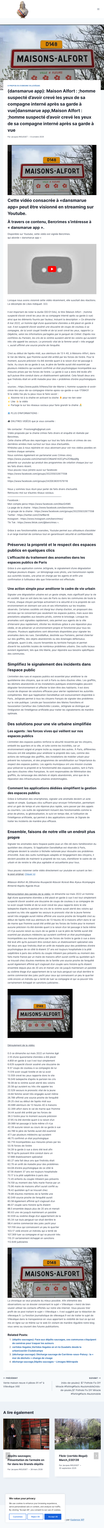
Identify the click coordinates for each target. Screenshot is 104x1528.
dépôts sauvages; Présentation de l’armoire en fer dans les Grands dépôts (26, 1460)
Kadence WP (77, 1519)
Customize (17, 1516)
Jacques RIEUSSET (19, 137)
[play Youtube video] (52, 269)
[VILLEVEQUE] (18, 9)
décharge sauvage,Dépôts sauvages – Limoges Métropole (45, 1361)
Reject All (35, 1516)
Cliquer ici (30, 874)
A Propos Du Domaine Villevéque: (24, 86)
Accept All (53, 1516)
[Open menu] (98, 9)
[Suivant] (96, 1455)
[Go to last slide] (8, 1455)
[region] (35, 1508)
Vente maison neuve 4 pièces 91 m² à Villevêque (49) (23, 1382)
